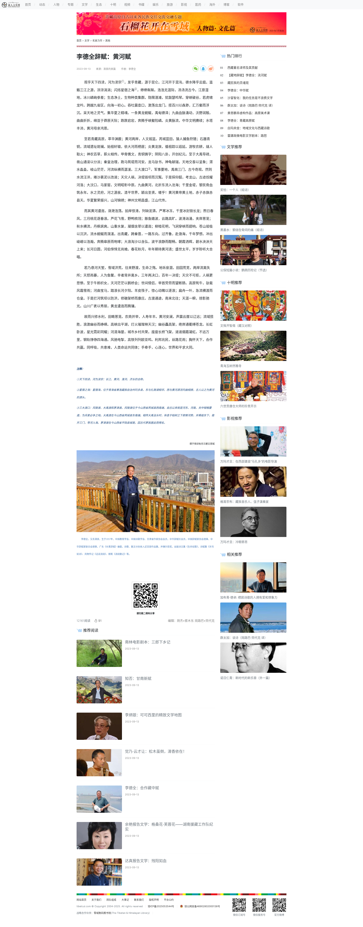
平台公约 (169, 899)
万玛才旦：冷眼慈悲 (233, 542)
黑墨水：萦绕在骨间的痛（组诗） (243, 230)
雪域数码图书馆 (102, 913)
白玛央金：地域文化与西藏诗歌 (248, 128)
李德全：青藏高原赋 (241, 120)
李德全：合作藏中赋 (142, 788)
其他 (107, 40)
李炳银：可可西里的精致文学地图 (153, 715)
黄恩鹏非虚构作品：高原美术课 (248, 113)
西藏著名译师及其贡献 (242, 68)
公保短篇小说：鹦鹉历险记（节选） (244, 270)
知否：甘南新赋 (138, 678)
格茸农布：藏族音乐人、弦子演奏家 (244, 502)
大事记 (125, 899)
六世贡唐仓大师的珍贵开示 (238, 406)
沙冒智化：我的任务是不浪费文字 (250, 98)
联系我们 (139, 899)
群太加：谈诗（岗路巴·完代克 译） (251, 105)
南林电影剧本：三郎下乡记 (147, 642)
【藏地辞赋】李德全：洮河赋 (247, 75)
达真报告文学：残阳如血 (146, 861)
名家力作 (97, 40)
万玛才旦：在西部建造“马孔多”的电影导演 (248, 461)
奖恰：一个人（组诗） (235, 190)
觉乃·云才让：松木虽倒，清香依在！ (156, 751)
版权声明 (154, 899)
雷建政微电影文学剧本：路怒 (247, 136)
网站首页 (81, 899)
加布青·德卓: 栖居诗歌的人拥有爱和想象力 (248, 597)
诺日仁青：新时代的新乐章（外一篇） (246, 678)
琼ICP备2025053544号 (161, 906)
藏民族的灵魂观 (238, 83)
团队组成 (111, 899)
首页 (79, 40)
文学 (87, 40)
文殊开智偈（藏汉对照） (237, 326)
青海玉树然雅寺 (230, 366)
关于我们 (96, 899)
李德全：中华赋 (238, 90)
